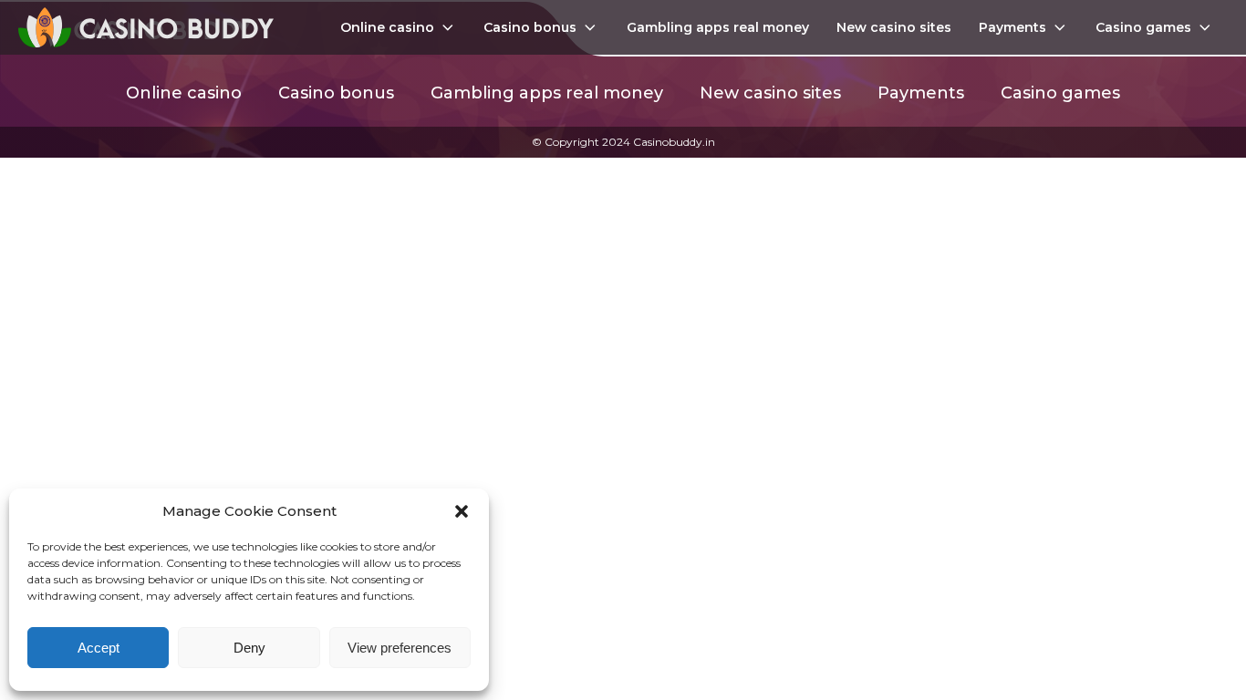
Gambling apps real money (718, 27)
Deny (249, 647)
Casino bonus (529, 27)
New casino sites (893, 27)
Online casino (387, 27)
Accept (98, 647)
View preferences (400, 647)
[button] (461, 511)
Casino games (1143, 27)
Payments (1012, 27)
